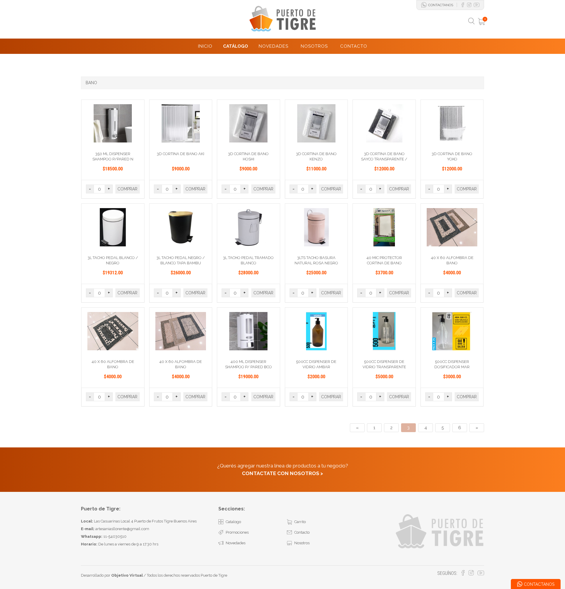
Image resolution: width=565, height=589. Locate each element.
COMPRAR (127, 189)
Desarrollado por (112, 575)
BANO (91, 82)
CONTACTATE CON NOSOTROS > (282, 473)
